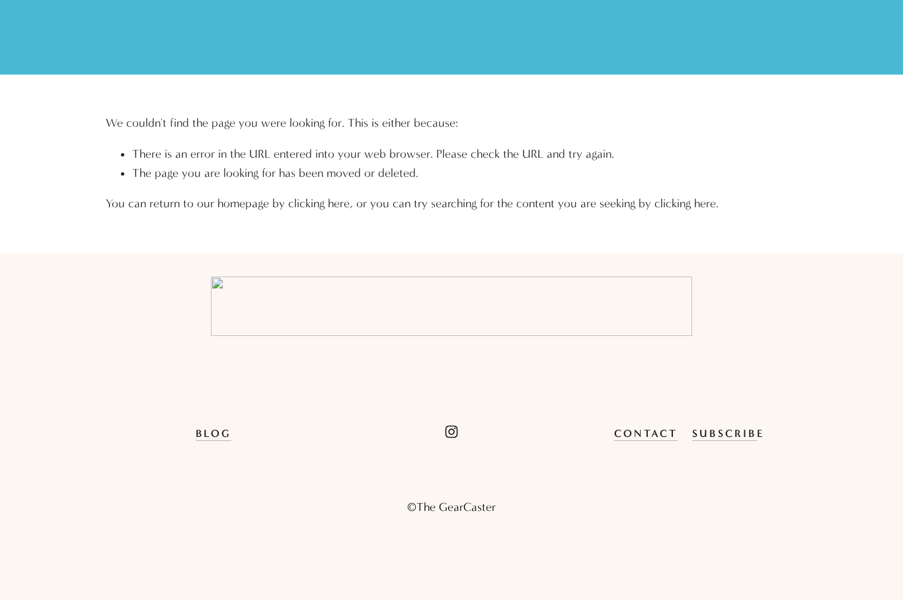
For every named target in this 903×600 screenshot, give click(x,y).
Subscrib (724, 433)
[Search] (112, 38)
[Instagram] (451, 431)
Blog (214, 433)
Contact (646, 433)
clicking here (319, 204)
